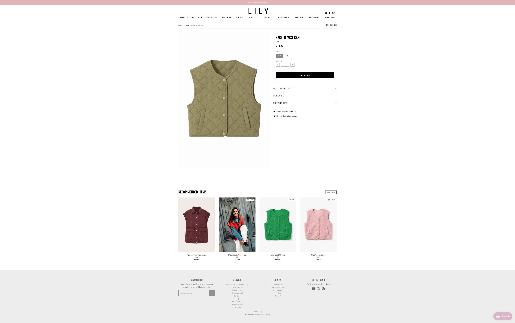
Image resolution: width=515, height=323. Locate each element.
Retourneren (237, 290)
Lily (277, 41)
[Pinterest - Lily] (335, 25)
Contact (237, 296)
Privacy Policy (237, 304)
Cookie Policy (237, 307)
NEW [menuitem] (200, 17)
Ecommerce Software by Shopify (257, 315)
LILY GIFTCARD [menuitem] (329, 17)
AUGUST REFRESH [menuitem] (187, 17)
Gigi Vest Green (278, 255)
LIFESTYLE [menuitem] (268, 17)
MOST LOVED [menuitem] (226, 17)
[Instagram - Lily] (331, 25)
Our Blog (277, 293)
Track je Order (237, 287)
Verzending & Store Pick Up (237, 284)
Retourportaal (237, 293)
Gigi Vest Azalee (318, 255)
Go (213, 293)
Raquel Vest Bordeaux (196, 255)
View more (331, 192)
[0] (333, 13)
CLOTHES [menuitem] (239, 17)
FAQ (237, 299)
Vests (187, 25)
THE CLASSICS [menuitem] (211, 17)
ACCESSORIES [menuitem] (283, 17)
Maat (277, 52)
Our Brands (277, 290)
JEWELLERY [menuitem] (253, 17)
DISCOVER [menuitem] (299, 17)
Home (180, 25)
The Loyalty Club (277, 287)
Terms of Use (237, 301)
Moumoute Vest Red (237, 255)
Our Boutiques (278, 284)
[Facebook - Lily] (327, 25)
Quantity (279, 61)
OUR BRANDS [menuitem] (314, 17)
